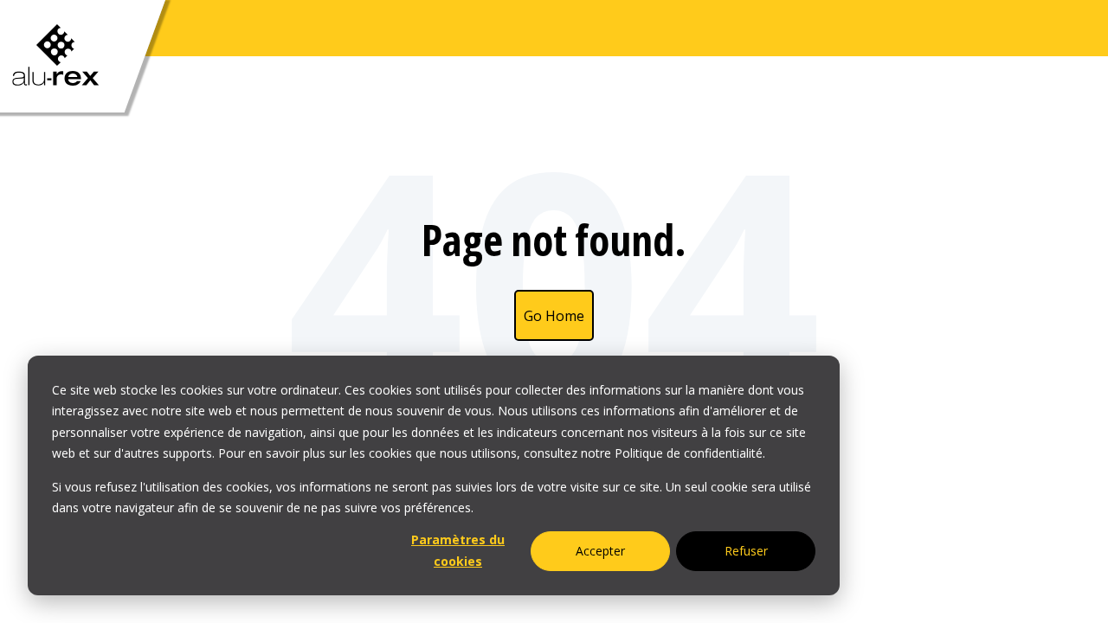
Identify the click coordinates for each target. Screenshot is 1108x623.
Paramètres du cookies (458, 550)
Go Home (554, 315)
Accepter (600, 551)
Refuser (746, 551)
